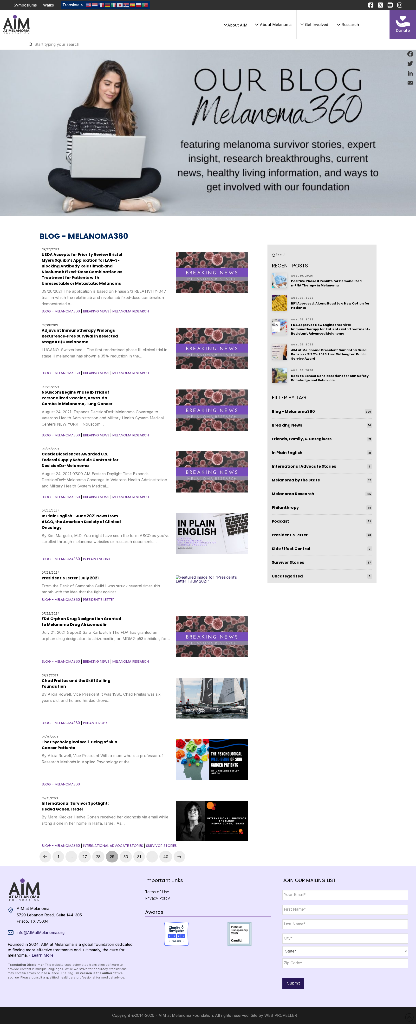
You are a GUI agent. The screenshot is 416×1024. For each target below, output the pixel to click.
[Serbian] (126, 4)
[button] (235, 24)
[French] (101, 4)
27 (84, 856)
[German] (107, 4)
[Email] (410, 83)
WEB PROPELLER (280, 1015)
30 (126, 856)
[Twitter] (410, 63)
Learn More (42, 955)
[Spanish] (133, 4)
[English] (89, 4)
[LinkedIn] (410, 73)
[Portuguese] (145, 4)
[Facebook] (410, 54)
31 (139, 856)
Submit (293, 983)
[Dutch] (95, 4)
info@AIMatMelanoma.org (41, 932)
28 (98, 856)
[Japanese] (120, 4)
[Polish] (139, 4)
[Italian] (114, 4)
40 (165, 856)
